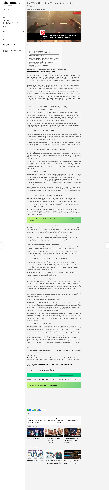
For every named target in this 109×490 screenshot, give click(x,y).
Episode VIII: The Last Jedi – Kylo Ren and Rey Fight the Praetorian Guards (45, 61)
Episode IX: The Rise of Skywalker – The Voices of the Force (43, 63)
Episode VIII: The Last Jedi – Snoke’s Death (39, 55)
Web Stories (6, 20)
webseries (5, 31)
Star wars (32, 413)
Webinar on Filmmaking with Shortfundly (12, 42)
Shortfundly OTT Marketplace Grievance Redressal (12, 51)
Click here (65, 218)
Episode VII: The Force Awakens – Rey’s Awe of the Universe (42, 59)
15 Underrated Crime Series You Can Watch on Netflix (71, 439)
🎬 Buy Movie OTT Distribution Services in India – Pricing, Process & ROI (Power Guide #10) (53, 463)
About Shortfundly (35, 66)
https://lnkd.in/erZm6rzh (39, 352)
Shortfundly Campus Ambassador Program (12, 48)
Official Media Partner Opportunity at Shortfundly (11, 45)
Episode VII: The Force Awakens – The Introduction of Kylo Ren (43, 56)
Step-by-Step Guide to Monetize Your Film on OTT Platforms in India (35, 462)
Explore (5, 39)
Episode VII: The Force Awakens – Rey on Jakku (39, 51)
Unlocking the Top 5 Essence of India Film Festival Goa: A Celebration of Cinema (12, 23)
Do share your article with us (66, 375)
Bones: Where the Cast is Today (35, 438)
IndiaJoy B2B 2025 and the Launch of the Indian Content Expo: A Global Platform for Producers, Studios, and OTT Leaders (72, 463)
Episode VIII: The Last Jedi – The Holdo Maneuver (40, 52)
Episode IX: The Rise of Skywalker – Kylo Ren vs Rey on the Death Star (44, 54)
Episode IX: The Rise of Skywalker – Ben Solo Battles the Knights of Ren (45, 58)
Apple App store (53, 385)
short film (5, 28)
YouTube (42, 379)
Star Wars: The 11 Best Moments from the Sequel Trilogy (40, 49)
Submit (4, 26)
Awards (5, 34)
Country (5, 36)
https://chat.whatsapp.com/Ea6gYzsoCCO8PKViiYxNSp (41, 71)
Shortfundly (11, 2)
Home (4, 17)
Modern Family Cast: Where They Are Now (53, 439)
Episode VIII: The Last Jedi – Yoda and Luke (39, 65)
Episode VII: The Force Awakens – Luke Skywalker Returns (42, 62)
